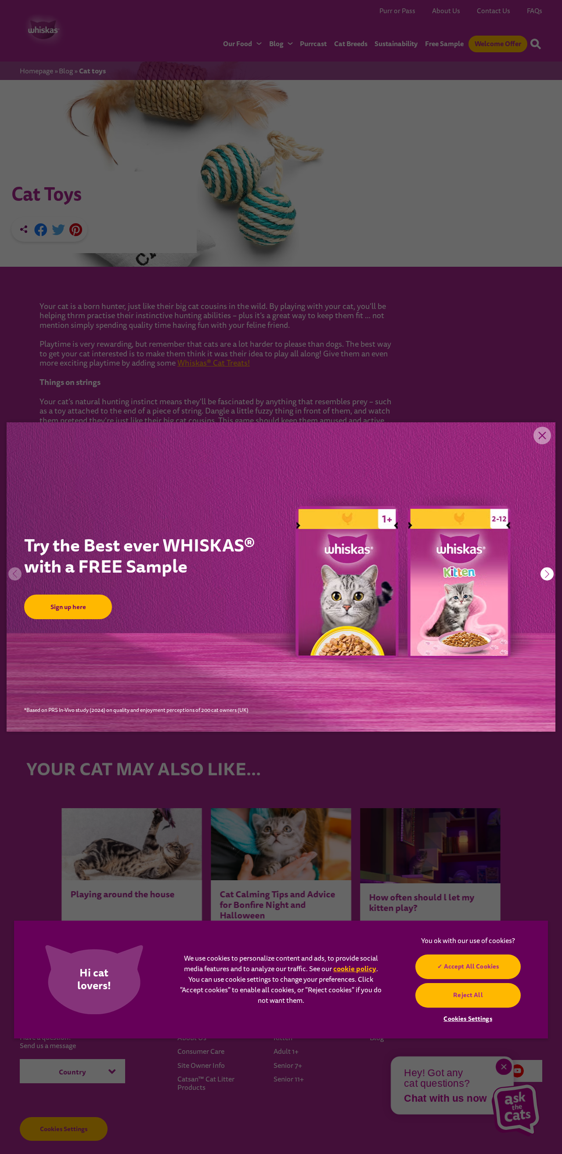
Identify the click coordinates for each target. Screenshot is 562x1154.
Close (542, 435)
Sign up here (68, 606)
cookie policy (354, 969)
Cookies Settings (467, 1018)
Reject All (468, 995)
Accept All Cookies (471, 966)
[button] (547, 574)
